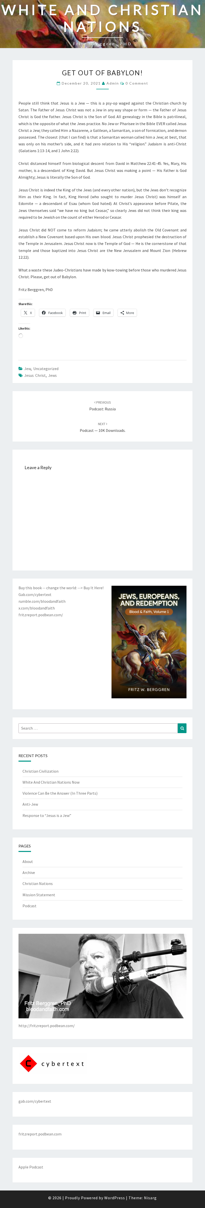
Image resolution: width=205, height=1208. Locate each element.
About (27, 861)
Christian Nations (37, 883)
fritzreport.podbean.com (40, 1133)
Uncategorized (45, 368)
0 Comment (137, 83)
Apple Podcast (30, 1166)
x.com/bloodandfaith (36, 608)
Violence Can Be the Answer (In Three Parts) (60, 793)
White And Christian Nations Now (51, 782)
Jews (52, 375)
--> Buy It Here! (91, 587)
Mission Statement (38, 894)
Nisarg (150, 1197)
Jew (27, 368)
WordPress (114, 1197)
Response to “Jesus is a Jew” (46, 815)
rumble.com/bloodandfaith (42, 601)
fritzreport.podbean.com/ (40, 614)
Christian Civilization (40, 771)
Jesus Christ (35, 375)
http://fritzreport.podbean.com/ (46, 1025)
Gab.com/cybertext (35, 594)
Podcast (29, 905)
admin (112, 83)
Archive (28, 872)
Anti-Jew (30, 804)
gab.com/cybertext (34, 1101)
